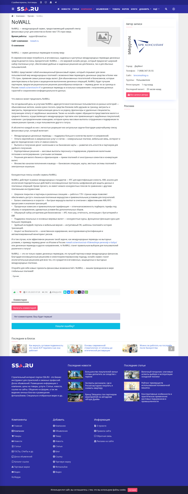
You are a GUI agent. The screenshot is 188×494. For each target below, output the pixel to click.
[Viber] (82, 292)
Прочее (16, 276)
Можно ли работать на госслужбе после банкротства (156, 346)
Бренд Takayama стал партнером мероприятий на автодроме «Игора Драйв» (101, 397)
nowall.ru (34, 40)
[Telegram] (56, 2)
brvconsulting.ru (141, 75)
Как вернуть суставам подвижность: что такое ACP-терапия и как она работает (46, 348)
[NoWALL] (103, 37)
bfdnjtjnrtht (56, 292)
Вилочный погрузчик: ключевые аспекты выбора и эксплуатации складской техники (157, 374)
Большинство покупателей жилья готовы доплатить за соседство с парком (101, 374)
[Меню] (12, 9)
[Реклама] (51, 2)
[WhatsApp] (86, 292)
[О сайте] (41, 2)
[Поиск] (166, 9)
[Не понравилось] (20, 292)
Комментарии (20, 299)
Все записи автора (139, 94)
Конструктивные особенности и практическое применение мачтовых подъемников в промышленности (156, 398)
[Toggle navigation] (173, 9)
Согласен (132, 490)
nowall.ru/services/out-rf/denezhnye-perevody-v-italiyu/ (91, 242)
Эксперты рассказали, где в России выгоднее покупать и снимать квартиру (99, 385)
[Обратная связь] (46, 2)
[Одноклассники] (72, 292)
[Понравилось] (14, 292)
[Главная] (58, 9)
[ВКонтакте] (68, 292)
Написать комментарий (24, 307)
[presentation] (17, 348)
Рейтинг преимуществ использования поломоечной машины (155, 385)
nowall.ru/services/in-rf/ (30, 87)
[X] (79, 292)
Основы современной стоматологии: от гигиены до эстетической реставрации (98, 348)
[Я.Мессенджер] (65, 292)
